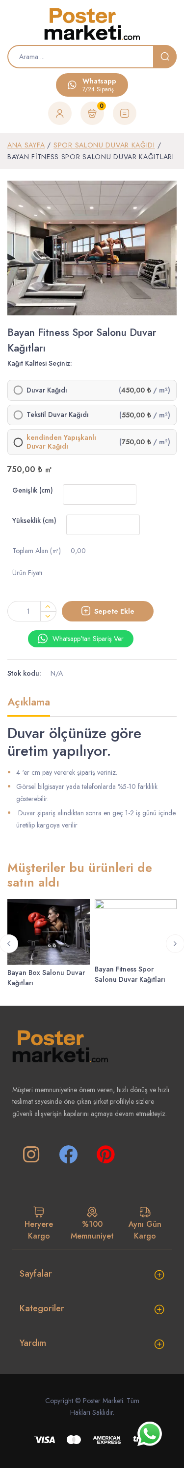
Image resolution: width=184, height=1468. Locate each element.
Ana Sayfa (26, 145)
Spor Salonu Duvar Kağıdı (104, 145)
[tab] (28, 706)
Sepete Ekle (114, 611)
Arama (165, 56)
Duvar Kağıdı (46, 390)
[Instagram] (31, 1154)
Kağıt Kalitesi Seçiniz (38, 363)
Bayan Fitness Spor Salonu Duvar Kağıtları (130, 974)
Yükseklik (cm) (34, 520)
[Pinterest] (105, 1154)
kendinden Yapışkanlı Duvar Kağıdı (61, 442)
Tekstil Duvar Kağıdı (57, 415)
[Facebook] (68, 1154)
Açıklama (28, 702)
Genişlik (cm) (32, 490)
